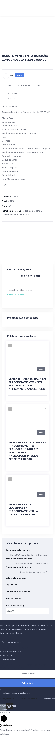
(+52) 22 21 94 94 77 (12, 642)
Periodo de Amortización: (18, 591)
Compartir (11, 93)
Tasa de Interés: (13, 598)
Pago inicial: (11, 585)
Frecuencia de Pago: (16, 605)
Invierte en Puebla (30, 275)
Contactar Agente (15, 295)
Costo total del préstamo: (18, 550)
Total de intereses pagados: (19, 558)
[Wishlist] (10, 345)
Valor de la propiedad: (16, 578)
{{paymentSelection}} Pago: (19, 567)
